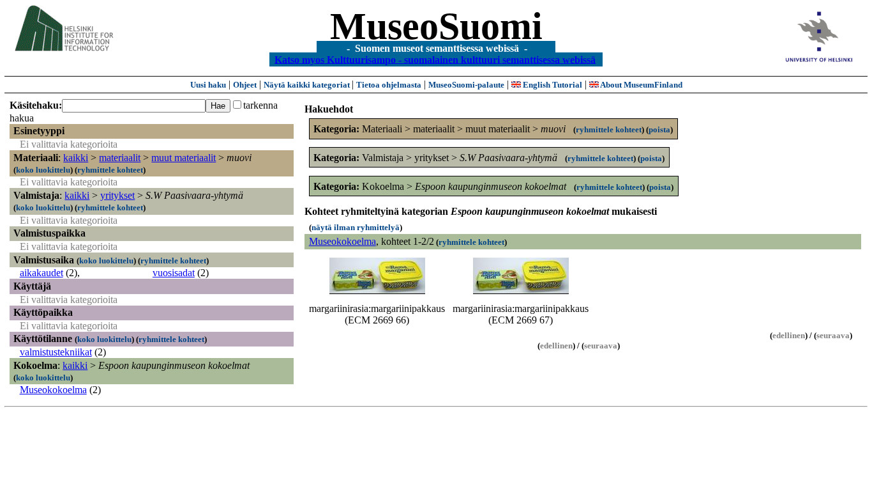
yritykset (117, 195)
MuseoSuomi (436, 26)
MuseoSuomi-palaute (466, 85)
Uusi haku (208, 85)
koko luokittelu (43, 170)
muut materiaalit (183, 157)
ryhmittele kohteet (110, 170)
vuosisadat (174, 272)
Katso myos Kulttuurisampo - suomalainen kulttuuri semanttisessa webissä (435, 59)
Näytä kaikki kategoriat (308, 85)
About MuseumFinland (640, 85)
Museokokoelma (53, 389)
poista (659, 129)
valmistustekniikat (56, 352)
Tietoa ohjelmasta (388, 85)
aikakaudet (41, 272)
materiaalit (119, 157)
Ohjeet (245, 85)
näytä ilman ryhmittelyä (356, 227)
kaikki (75, 157)
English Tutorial (551, 85)
